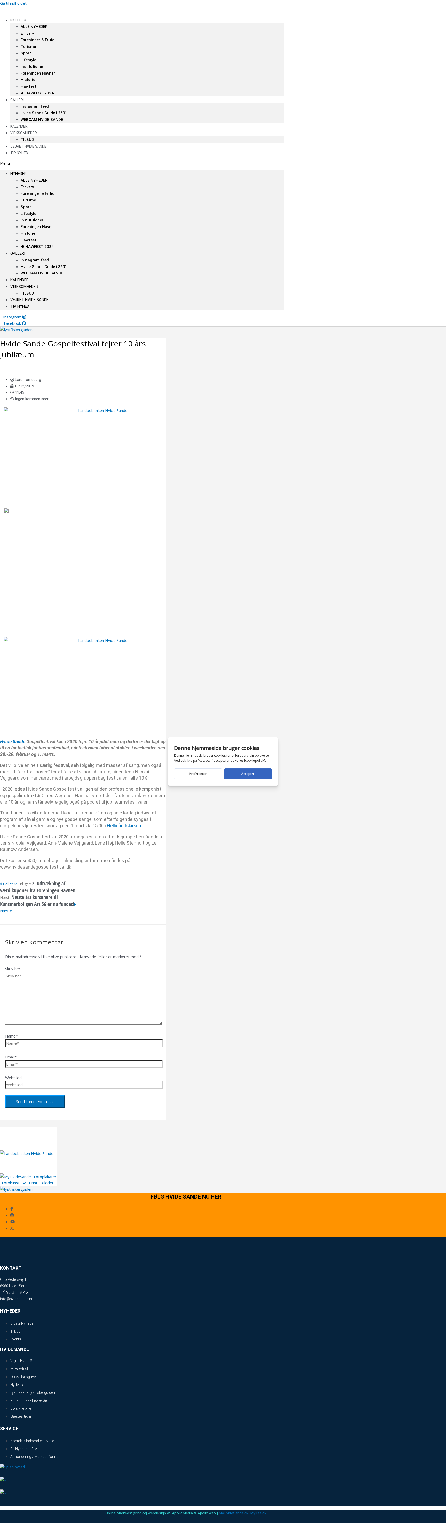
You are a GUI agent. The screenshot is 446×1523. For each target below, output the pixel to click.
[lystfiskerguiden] (16, 329)
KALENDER (19, 280)
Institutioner (32, 66)
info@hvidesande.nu (16, 1299)
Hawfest (28, 86)
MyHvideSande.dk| (234, 1513)
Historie (28, 79)
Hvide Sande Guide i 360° (44, 113)
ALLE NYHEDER (34, 26)
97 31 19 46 (17, 1292)
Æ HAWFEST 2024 (37, 93)
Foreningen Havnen (38, 73)
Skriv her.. (13, 968)
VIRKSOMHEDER (23, 133)
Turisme (28, 46)
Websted (13, 1077)
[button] (142, 163)
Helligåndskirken (124, 825)
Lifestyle (28, 60)
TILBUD (27, 293)
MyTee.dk (258, 1513)
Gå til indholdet (13, 3)
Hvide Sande (12, 741)
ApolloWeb (206, 1513)
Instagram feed (35, 106)
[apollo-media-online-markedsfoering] (127, 630)
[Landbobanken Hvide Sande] (100, 410)
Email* (11, 1056)
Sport (26, 53)
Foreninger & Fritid (37, 40)
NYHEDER (18, 20)
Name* (11, 1036)
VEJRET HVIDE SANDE (28, 146)
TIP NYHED (19, 153)
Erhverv (27, 33)
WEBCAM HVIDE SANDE (42, 119)
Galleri (17, 100)
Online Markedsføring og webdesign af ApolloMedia (149, 1513)
